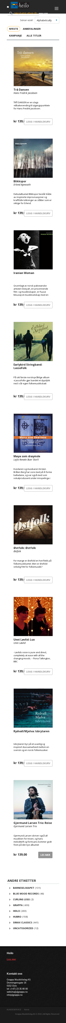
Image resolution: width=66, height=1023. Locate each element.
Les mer (45, 854)
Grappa (18, 905)
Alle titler (34, 35)
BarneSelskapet (23, 887)
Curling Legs (21, 899)
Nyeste (13, 28)
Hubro (17, 916)
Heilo (16, 911)
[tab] (13, 28)
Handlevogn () (19, 19)
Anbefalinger (32, 28)
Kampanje (15, 35)
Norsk (26, 1010)
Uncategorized (23, 928)
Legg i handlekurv (38, 121)
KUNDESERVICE (14, 1010)
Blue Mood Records (26, 893)
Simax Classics (22, 922)
